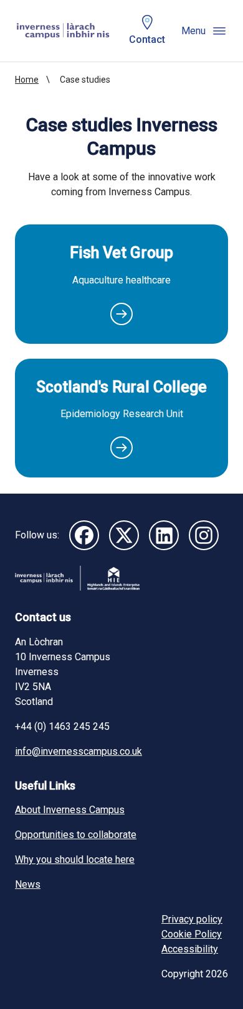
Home (27, 80)
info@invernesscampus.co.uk (78, 751)
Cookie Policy (191, 934)
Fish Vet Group (121, 253)
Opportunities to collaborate (75, 835)
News (27, 884)
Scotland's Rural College (121, 387)
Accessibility (189, 949)
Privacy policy (191, 919)
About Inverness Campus (70, 810)
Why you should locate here (75, 859)
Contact (147, 39)
